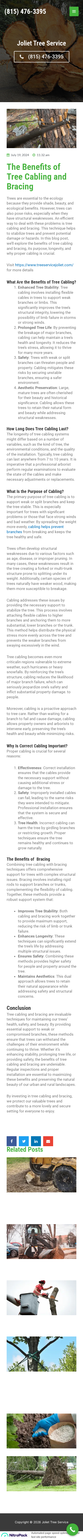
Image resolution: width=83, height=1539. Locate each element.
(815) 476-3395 (25, 11)
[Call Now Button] (72, 1529)
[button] (12, 1141)
